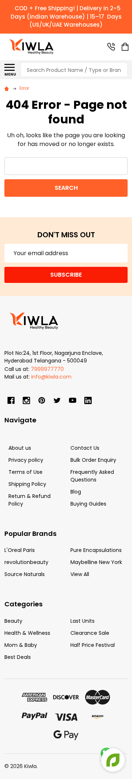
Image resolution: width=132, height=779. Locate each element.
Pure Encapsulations (96, 550)
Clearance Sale (89, 633)
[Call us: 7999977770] (111, 47)
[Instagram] (26, 400)
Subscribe (66, 274)
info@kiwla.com (51, 376)
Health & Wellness (27, 633)
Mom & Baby (20, 645)
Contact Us (84, 448)
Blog (75, 491)
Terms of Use (25, 472)
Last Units (82, 621)
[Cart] (125, 47)
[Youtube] (72, 400)
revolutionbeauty (26, 562)
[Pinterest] (41, 400)
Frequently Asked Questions (92, 475)
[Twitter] (57, 400)
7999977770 (47, 369)
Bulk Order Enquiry (93, 460)
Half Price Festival (92, 645)
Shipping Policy (27, 484)
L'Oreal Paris (19, 550)
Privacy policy (25, 460)
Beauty (13, 621)
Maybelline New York (96, 562)
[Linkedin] (88, 400)
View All (79, 574)
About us (19, 448)
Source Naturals (24, 574)
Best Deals (17, 657)
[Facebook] (11, 400)
